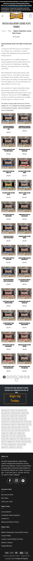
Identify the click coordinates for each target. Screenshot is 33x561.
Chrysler (5, 421)
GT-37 (25, 427)
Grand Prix (16, 427)
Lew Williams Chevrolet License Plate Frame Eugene (24, 367)
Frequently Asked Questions (10, 515)
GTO (4, 430)
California (16, 413)
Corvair (27, 421)
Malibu (21, 433)
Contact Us (5, 518)
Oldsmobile (21, 436)
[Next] (16, 379)
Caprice (5, 416)
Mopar (5, 436)
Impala (5, 433)
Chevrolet (6, 419)
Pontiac (5, 439)
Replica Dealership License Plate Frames (14, 532)
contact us (25, 95)
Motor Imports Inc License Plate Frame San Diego (24, 150)
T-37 (4, 444)
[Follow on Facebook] (10, 481)
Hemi (17, 430)
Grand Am (6, 427)
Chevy (14, 419)
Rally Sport (14, 439)
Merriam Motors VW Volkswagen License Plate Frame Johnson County (24, 127)
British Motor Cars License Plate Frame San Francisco (24, 324)
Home (4, 31)
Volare (12, 447)
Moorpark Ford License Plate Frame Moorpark (24, 345)
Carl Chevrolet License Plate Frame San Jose (8, 193)
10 (21, 377)
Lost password (6, 512)
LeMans (12, 433)
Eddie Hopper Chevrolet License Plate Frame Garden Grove (8, 367)
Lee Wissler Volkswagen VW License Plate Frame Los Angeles (8, 150)
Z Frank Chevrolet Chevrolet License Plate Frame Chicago (8, 237)
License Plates (6, 535)
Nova (12, 436)
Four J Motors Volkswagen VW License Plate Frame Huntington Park (8, 128)
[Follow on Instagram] (17, 481)
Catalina (13, 416)
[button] (2, 16)
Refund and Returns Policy (10, 522)
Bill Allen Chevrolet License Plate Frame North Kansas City (24, 280)
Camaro (25, 413)
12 (28, 377)
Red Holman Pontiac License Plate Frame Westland (24, 302)
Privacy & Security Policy (11, 556)
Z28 (19, 447)
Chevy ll (22, 419)
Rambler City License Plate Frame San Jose (24, 193)
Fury (28, 424)
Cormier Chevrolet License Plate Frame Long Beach (24, 215)
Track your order (6, 501)
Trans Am (21, 444)
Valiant (5, 447)
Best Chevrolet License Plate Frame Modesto (24, 172)
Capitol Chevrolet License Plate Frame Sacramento (8, 215)
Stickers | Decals (6, 542)
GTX (11, 430)
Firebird (21, 424)
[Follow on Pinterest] (23, 481)
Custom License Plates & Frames (12, 539)
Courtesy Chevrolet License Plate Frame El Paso (8, 172)
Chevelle (22, 416)
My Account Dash (7, 495)
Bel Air (14, 410)
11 (24, 377)
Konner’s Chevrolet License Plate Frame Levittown (8, 258)
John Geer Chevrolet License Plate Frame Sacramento (8, 345)
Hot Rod (25, 430)
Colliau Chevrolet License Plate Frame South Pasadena (8, 302)
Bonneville (6, 413)
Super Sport (26, 441)
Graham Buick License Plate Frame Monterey (24, 237)
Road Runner (25, 439)
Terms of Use (25, 556)
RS (4, 441)
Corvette (5, 424)
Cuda (13, 424)
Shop (9, 31)
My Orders (4, 498)
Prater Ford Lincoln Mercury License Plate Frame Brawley (8, 280)
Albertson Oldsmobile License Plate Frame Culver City (24, 258)
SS (18, 441)
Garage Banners (6, 546)
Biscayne (23, 410)
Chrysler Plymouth (16, 421)
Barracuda (6, 410)
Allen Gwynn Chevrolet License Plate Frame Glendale (8, 324)
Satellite (11, 441)
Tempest (12, 444)
